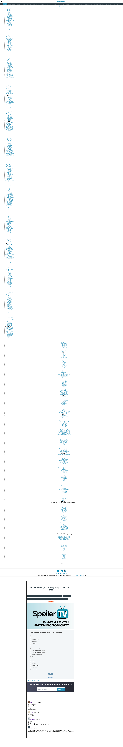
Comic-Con (64, 505)
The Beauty (64, 447)
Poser (9, 171)
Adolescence (9, 124)
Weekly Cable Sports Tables (64, 539)
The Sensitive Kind (64, 452)
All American (64, 370)
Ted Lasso (9, 56)
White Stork (9, 210)
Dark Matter (9, 17)
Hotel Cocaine (9, 332)
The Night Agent (10, 201)
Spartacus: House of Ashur (64, 493)
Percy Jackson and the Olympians (9, 82)
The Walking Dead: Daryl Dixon (64, 411)
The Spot (9, 115)
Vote (51, 673)
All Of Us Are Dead (9, 126)
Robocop (9, 297)
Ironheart (9, 78)
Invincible (9, 284)
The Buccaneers (10, 57)
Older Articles (71, 734)
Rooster (64, 466)
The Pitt (64, 474)
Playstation (64, 550)
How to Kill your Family (9, 155)
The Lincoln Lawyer (9, 200)
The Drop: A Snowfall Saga (64, 448)
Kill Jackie (9, 287)
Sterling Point (9, 302)
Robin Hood (9, 335)
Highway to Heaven (64, 388)
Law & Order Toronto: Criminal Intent (64, 374)
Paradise (9, 106)
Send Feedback (64, 526)
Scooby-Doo (9, 178)
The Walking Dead (64, 599)
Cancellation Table (98, 4)
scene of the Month (41, 4)
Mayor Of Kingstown (9, 228)
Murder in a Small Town (64, 391)
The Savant (9, 64)
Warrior (9, 242)
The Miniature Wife (9, 259)
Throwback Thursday (64, 528)
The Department (64, 485)
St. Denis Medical (64, 403)
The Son (64, 475)
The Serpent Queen (48, 599)
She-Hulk (9, 85)
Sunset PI (64, 404)
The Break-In (9, 253)
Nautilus (64, 408)
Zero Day (9, 212)
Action (64, 553)
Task (64, 468)
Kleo (9, 159)
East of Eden (9, 147)
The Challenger (9, 307)
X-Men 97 (9, 91)
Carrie (9, 272)
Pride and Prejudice (9, 172)
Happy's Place (64, 398)
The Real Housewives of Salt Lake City (64, 434)
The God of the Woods (9, 197)
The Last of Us (64, 472)
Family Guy (64, 387)
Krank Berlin (9, 31)
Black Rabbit (9, 139)
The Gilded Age (64, 471)
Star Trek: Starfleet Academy (9, 236)
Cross (9, 275)
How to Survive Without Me (64, 460)
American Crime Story (64, 439)
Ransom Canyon (9, 174)
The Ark (64, 499)
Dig (9, 246)
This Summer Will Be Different (10, 206)
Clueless (9, 217)
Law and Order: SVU (64, 400)
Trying (9, 68)
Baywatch (64, 383)
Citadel (9, 273)
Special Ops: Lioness (10, 234)
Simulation (64, 558)
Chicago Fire (64, 396)
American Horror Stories (10, 119)
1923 (9, 214)
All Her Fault (9, 244)
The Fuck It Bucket (9, 195)
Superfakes (9, 251)
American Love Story (64, 441)
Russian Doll (9, 177)
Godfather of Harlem (9, 331)
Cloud (64, 547)
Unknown (9, 322)
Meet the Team (64, 515)
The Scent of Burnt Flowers (64, 451)
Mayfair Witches (64, 417)
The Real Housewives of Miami (64, 429)
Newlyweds (64, 402)
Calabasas (10, 143)
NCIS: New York (64, 365)
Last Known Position (9, 288)
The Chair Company (64, 470)
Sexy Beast (9, 231)
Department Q (9, 146)
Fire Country (64, 359)
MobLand (9, 229)
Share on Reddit (51, 601)
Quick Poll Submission (64, 522)
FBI (64, 358)
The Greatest (9, 310)
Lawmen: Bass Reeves (9, 227)
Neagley (9, 293)
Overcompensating (9, 294)
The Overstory (9, 202)
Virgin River (9, 209)
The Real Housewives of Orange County (64, 432)
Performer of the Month (53, 4)
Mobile (64, 548)
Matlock (64, 363)
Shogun (9, 120)
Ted (9, 252)
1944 (9, 215)
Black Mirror (9, 138)
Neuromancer (9, 42)
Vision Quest (9, 89)
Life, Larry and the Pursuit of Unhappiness (64, 464)
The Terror (64, 410)
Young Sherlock (9, 325)
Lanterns (64, 463)
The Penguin (64, 473)
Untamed (9, 208)
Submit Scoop (64, 530)
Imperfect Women (9, 30)
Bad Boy (9, 131)
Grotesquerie (64, 446)
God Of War (9, 282)
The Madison (9, 239)
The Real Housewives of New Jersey (64, 430)
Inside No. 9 (9, 283)
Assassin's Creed (9, 128)
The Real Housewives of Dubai (64, 428)
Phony (9, 107)
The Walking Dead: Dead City (64, 412)
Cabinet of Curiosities (10, 142)
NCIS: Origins (64, 366)
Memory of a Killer (64, 390)
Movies (18, 4)
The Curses (9, 191)
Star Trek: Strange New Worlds (9, 237)
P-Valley (64, 490)
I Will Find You (9, 156)
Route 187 (9, 230)
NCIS (64, 364)
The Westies (9, 338)
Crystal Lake (9, 245)
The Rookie (64, 349)
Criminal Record (9, 16)
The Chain (64, 469)
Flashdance (9, 223)
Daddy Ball (10, 145)
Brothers (9, 13)
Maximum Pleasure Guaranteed (9, 39)
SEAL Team (30, 599)
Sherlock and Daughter (64, 376)
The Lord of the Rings (10, 311)
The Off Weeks (9, 63)
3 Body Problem (10, 122)
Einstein (64, 355)
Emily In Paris (9, 148)
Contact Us (64, 508)
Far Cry (64, 443)
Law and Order (64, 399)
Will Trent (64, 351)
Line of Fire (64, 401)
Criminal (9, 274)
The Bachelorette (64, 347)
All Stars (9, 265)
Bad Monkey (9, 9)
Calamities (10, 271)
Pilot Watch (64, 518)
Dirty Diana (9, 276)
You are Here (64, 495)
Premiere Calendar (64, 521)
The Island (10, 111)
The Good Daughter (9, 258)
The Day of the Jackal (9, 257)
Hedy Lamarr (9, 27)
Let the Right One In (58, 596)
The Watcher (9, 203)
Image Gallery (64, 512)
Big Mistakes (9, 135)
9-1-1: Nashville (64, 341)
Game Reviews (64, 546)
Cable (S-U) (63, 482)
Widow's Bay (9, 69)
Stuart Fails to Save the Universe (64, 467)
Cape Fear (9, 14)
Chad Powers (9, 97)
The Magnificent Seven (9, 337)
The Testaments (10, 116)
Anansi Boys (9, 266)
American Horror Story (64, 440)
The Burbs (9, 255)
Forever (9, 149)
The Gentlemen (9, 196)
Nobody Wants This (9, 168)
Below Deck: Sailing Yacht (64, 421)
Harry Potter (64, 458)
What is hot (79, 4)
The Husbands (9, 60)
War (64, 480)
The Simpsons (64, 393)
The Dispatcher (9, 59)
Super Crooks (9, 184)
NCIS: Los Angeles (66, 596)
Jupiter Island (9, 157)
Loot (9, 34)
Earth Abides (9, 329)
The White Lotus (64, 477)
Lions (64, 465)
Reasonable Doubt (9, 108)
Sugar (9, 55)
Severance (10, 47)
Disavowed (10, 18)
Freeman (9, 247)
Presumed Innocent (9, 45)
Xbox (64, 552)
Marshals (64, 362)
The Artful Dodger (9, 110)
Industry (64, 461)
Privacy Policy (115, 4)
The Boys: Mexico (9, 306)
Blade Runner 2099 (9, 269)
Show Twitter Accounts (64, 527)
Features (62, 500)
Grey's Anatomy (64, 343)
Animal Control (64, 382)
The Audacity (64, 409)
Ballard (9, 267)
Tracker (64, 368)
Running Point (9, 176)
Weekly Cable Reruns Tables (64, 538)
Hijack (9, 28)
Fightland (64, 488)
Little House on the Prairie (9, 161)
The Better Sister (9, 305)
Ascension (10, 8)
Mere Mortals (9, 40)
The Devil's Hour (10, 308)
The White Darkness (9, 67)
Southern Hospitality (64, 425)
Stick (10, 54)
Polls (33, 4)
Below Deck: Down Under (64, 419)
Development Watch (64, 507)
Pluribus (9, 44)
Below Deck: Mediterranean (64, 420)
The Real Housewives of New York (64, 431)
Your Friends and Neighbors (9, 72)
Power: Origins (64, 492)
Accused (64, 380)
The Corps (9, 189)
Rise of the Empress (9, 296)
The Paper (9, 260)
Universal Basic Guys (64, 394)
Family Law (64, 371)
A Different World (9, 123)
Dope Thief (10, 19)
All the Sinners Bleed (9, 127)
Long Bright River (9, 248)
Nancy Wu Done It (9, 292)
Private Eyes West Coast (64, 375)
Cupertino (64, 354)
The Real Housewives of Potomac (64, 433)
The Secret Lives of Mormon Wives (9, 114)
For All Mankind (9, 23)
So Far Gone (9, 179)
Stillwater (9, 303)
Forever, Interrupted (9, 150)
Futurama (9, 100)
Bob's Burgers (64, 385)
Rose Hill (9, 298)
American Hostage (9, 328)
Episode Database (64, 509)
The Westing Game (64, 476)
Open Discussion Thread (64, 506)
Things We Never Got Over (10, 320)
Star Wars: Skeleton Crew (9, 87)
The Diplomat (9, 193)
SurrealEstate (64, 498)
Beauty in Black (9, 134)
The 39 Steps (9, 186)
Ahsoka (9, 76)
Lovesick (9, 163)
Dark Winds (64, 415)
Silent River (9, 301)
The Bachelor (64, 346)
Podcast (64, 520)
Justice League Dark (64, 462)
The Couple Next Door (64, 494)
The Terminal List (9, 315)
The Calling (9, 256)
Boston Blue (64, 353)
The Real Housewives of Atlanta (64, 427)
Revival (64, 497)
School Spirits (9, 232)
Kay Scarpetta (9, 286)
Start (5, 4)
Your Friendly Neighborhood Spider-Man (10, 93)
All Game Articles (64, 545)
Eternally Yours (64, 357)
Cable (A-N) (63, 406)
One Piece (10, 169)
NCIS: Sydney (64, 367)
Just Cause (9, 285)
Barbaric (9, 132)
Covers (9, 144)
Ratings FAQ (64, 541)
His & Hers (10, 152)
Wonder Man (9, 90)
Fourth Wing (9, 280)
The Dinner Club (10, 192)
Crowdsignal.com (51, 677)
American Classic (9, 327)
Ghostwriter (9, 25)
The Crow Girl (9, 238)
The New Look (9, 62)
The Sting (9, 65)
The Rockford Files (64, 405)
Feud (64, 445)
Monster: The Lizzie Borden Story (9, 165)
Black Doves (9, 136)
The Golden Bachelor (64, 348)
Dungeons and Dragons (9, 221)
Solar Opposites (10, 109)
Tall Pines (9, 185)
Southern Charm (64, 424)
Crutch (9, 219)
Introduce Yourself (64, 514)
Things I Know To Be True (9, 318)
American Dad (64, 381)
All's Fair (9, 96)
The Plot (9, 112)
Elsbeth (64, 356)
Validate (63, 563)
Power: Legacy (64, 491)
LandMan (9, 226)
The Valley (64, 435)
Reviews (64, 525)
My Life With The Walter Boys (9, 167)
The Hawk (9, 198)
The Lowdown (64, 449)
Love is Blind (9, 162)
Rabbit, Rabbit (9, 173)
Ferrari (9, 21)
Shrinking (9, 50)
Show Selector (11, 4)
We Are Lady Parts (9, 262)
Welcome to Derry (64, 481)
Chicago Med (64, 397)
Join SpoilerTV (61, 6)
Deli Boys (9, 99)
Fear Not (9, 222)
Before (9, 12)
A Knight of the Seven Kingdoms (64, 454)
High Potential (64, 344)
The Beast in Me (9, 187)
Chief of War (9, 15)
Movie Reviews (64, 516)
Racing (64, 556)
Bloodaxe (9, 270)
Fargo (64, 444)
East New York (30, 596)
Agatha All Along (10, 75)
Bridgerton (9, 141)
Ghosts (64, 361)
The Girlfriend (9, 309)
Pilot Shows (64, 517)
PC (64, 549)
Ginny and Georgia (9, 151)
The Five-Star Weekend (9, 254)
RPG (64, 557)
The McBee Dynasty (64, 426)
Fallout (9, 279)
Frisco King (9, 224)
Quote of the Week (65, 4)
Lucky (9, 35)
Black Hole (10, 137)
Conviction (10, 98)
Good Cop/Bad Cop (64, 372)
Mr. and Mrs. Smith (9, 291)
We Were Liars (9, 324)
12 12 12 (9, 7)
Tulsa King (10, 241)
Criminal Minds (9, 218)
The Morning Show (9, 61)
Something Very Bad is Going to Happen (9, 181)
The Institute (9, 336)
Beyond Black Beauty (10, 268)
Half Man (64, 457)
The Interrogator (64, 392)
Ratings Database (64, 540)
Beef (9, 133)
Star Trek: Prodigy (9, 182)
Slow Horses (9, 51)
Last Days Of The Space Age (9, 80)
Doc (64, 386)
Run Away (9, 175)
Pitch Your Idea (64, 519)
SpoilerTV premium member (80, 575)
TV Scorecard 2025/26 (64, 529)
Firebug (9, 22)
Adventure (64, 554)
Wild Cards (64, 378)
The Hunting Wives (9, 199)
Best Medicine (64, 384)
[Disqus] (50, 716)
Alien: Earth (9, 117)
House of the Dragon (64, 459)
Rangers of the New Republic (9, 84)
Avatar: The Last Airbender (9, 130)
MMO (64, 561)
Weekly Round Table (64, 531)
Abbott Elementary (64, 342)
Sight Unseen (64, 377)
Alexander (9, 125)
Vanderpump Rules (64, 436)
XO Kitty (9, 211)
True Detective (64, 478)
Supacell (9, 183)
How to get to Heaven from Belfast (10, 154)
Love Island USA (9, 249)
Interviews (64, 513)
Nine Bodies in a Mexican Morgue (9, 334)
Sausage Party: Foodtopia (9, 300)
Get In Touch (61, 5)
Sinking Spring (9, 49)
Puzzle (64, 560)
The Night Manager (9, 312)
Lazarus (9, 289)
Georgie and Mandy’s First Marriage (64, 360)
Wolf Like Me (9, 263)
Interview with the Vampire (64, 416)
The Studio (10, 66)
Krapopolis (64, 389)
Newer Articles (29, 734)
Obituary (9, 103)
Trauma (9, 240)
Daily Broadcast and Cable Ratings (64, 536)
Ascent (9, 216)
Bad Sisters (9, 10)
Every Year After (10, 278)
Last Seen (9, 33)
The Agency (64, 484)
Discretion (9, 220)
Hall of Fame (64, 511)
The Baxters (9, 304)
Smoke (9, 52)
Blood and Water (9, 140)
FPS (64, 555)
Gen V (9, 281)
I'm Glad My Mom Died (9, 29)
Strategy (64, 559)
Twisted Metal (9, 261)
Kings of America (9, 158)
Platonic (9, 43)
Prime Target (9, 46)
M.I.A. (9, 250)
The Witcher (9, 204)
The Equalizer (36, 599)
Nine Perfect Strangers (9, 102)
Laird (9, 225)
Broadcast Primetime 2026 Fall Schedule (64, 504)
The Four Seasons (9, 194)
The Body (9, 188)
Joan (64, 373)
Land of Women (9, 32)
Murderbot (9, 41)
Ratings (62, 532)
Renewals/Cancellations (64, 524)
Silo (9, 48)
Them (10, 316)
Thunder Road (64, 413)
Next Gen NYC (64, 422)
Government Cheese (9, 26)
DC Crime (64, 455)
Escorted (9, 277)
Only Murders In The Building (9, 105)
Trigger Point (9, 207)
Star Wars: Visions (9, 88)
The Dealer (10, 58)
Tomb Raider (9, 321)
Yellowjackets (64, 486)
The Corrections (9, 190)
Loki (9, 81)
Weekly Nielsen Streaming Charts (64, 537)
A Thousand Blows (9, 74)
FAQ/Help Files (64, 510)
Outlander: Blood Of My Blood (64, 489)
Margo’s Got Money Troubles (9, 37)
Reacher (9, 295)
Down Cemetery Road (10, 20)
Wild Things (9, 70)
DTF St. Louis (64, 456)
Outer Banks (9, 170)
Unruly (64, 479)
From (10, 330)
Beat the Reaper (10, 11)
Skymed (9, 233)
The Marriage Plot (64, 450)
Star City (9, 53)
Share (29, 694)
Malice (9, 290)
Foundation (9, 24)
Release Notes (64, 523)
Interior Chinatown (9, 101)
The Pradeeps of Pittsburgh (9, 314)
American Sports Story (64, 442)
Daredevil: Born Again (10, 77)
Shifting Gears (64, 345)
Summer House (64, 423)
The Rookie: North (64, 350)
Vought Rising (9, 323)
